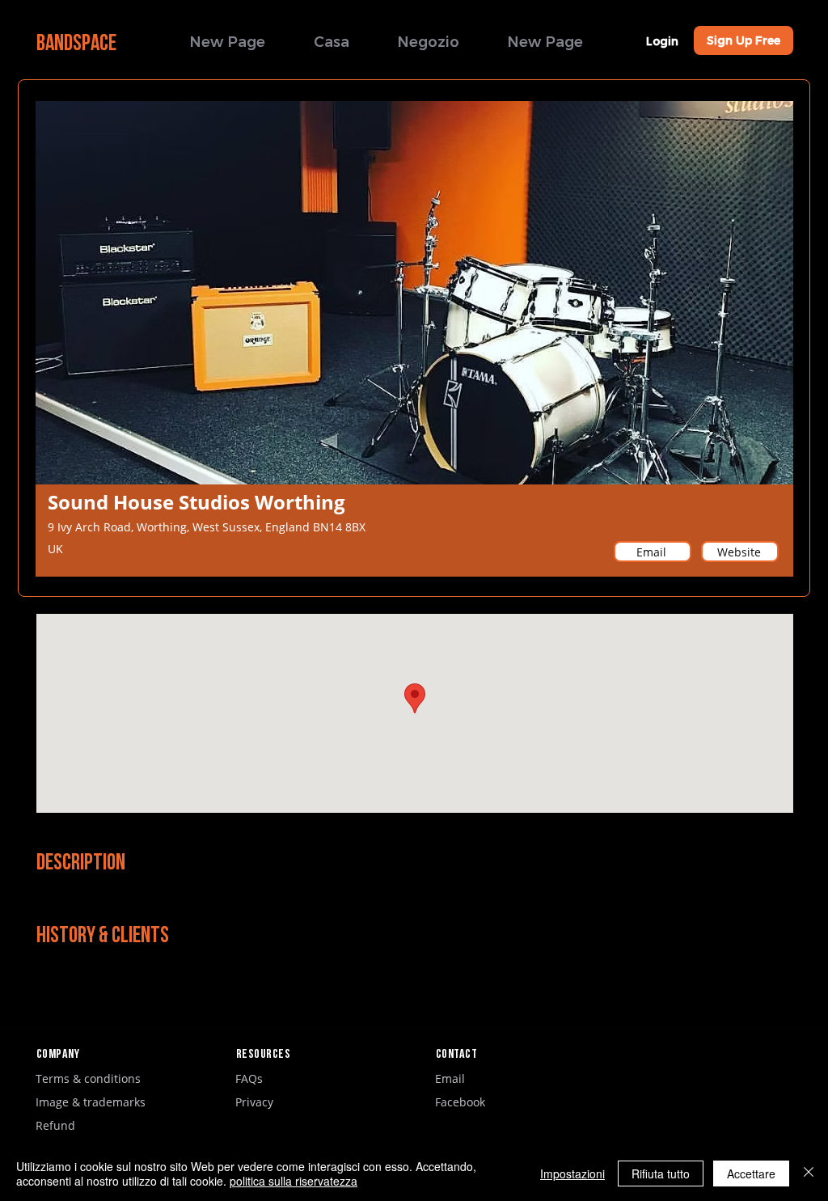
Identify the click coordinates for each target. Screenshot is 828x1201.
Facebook (460, 1102)
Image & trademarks (91, 1102)
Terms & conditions (88, 1078)
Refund (55, 1125)
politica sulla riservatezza (293, 1181)
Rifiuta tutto (661, 1173)
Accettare (751, 1173)
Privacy (254, 1102)
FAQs (249, 1078)
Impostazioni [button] (572, 1173)
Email (450, 1078)
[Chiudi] (808, 1173)
